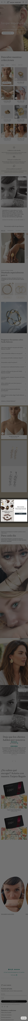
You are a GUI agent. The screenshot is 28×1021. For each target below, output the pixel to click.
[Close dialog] (26, 500)
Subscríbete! (20, 513)
